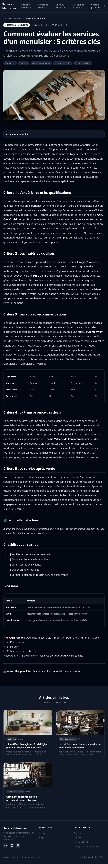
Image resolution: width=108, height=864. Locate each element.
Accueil (42, 833)
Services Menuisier (12, 18)
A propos (78, 833)
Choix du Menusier (60, 6)
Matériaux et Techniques (78, 6)
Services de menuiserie (42, 6)
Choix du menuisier (26, 6)
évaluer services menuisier (48, 671)
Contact (77, 837)
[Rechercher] (105, 6)
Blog (41, 837)
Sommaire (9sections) (19, 134)
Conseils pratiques (95, 6)
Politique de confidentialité (86, 846)
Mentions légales (82, 842)
